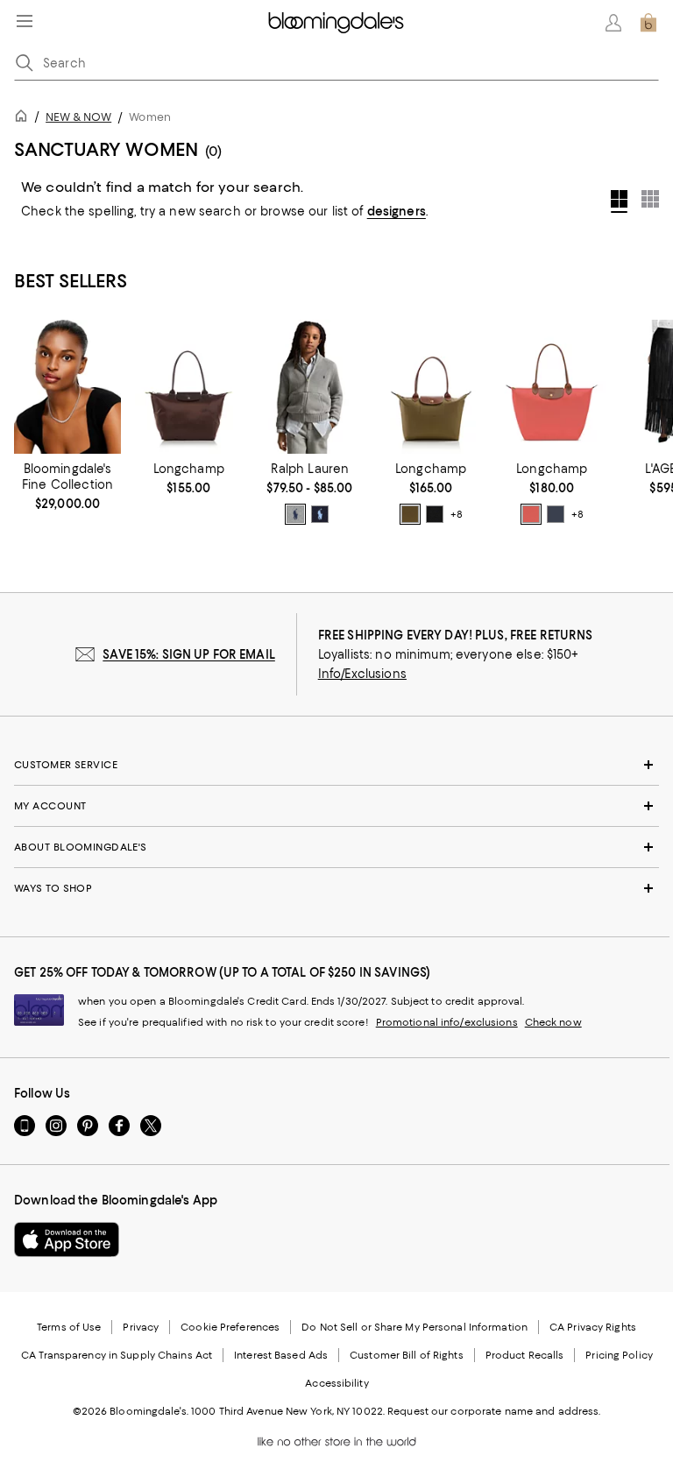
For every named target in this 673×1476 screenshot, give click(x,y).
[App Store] (66, 1239)
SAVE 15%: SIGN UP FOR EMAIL (189, 654)
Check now (553, 1022)
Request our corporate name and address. (493, 1411)
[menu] (24, 21)
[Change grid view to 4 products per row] (619, 201)
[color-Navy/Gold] (555, 514)
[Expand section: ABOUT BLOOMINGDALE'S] (336, 847)
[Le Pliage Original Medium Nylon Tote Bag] (431, 387)
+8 (456, 514)
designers (396, 211)
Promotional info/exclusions (447, 1022)
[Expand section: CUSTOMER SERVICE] (336, 765)
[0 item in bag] (648, 22)
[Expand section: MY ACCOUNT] (336, 806)
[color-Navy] (320, 514)
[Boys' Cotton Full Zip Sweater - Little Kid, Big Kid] (309, 387)
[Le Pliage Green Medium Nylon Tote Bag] (188, 387)
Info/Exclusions (362, 674)
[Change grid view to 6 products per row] (650, 199)
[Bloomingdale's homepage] (24, 118)
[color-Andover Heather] (295, 514)
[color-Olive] (410, 514)
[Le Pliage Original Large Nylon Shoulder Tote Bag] (552, 387)
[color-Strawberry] (531, 514)
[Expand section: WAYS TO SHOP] (336, 888)
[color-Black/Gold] (434, 514)
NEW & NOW (78, 117)
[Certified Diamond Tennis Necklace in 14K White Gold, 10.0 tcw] (67, 387)
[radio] (295, 514)
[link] (67, 486)
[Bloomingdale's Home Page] (336, 22)
